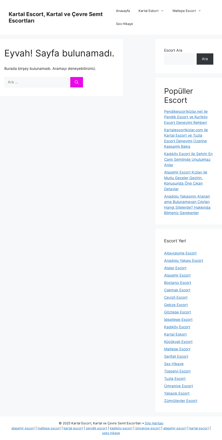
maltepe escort (49, 428)
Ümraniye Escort (178, 386)
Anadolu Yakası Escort (183, 260)
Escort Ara (173, 50)
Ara (205, 59)
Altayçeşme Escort (180, 253)
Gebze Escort (176, 305)
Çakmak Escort (177, 290)
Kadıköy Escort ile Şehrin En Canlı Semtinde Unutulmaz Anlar (188, 159)
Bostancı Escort (177, 283)
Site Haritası (154, 423)
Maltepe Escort (184, 11)
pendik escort (96, 428)
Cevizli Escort (176, 297)
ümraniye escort (147, 428)
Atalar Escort (175, 268)
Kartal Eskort (148, 11)
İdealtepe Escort (178, 319)
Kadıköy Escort (177, 327)
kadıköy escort (121, 428)
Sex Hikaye (124, 24)
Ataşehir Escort (177, 275)
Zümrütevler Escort (180, 401)
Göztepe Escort (177, 312)
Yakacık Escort (176, 393)
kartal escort (73, 428)
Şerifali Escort (176, 356)
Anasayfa (123, 11)
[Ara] (76, 82)
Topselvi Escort (177, 371)
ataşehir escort (23, 428)
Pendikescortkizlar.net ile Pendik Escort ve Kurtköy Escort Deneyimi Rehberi (186, 117)
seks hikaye (111, 433)
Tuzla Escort (175, 378)
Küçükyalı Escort (178, 342)
